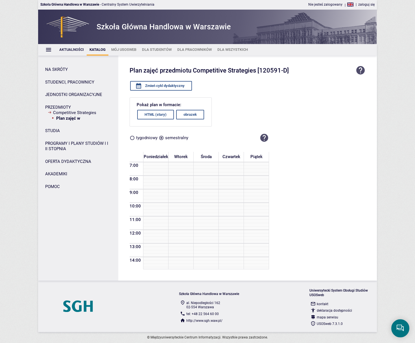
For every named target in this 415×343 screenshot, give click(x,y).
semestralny (176, 137)
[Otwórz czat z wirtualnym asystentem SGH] (400, 328)
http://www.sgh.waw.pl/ (204, 321)
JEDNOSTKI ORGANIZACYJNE (73, 94)
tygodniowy (147, 137)
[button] (264, 138)
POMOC (52, 186)
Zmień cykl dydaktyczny (164, 86)
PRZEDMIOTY (58, 107)
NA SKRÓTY (56, 69)
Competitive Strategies (74, 112)
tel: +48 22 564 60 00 (202, 314)
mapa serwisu (327, 317)
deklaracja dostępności (334, 311)
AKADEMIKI (56, 173)
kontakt (322, 304)
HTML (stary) (156, 114)
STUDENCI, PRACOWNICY (69, 82)
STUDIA (52, 130)
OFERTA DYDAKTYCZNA (68, 161)
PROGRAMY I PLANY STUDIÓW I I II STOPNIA (76, 146)
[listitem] (71, 50)
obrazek (190, 114)
